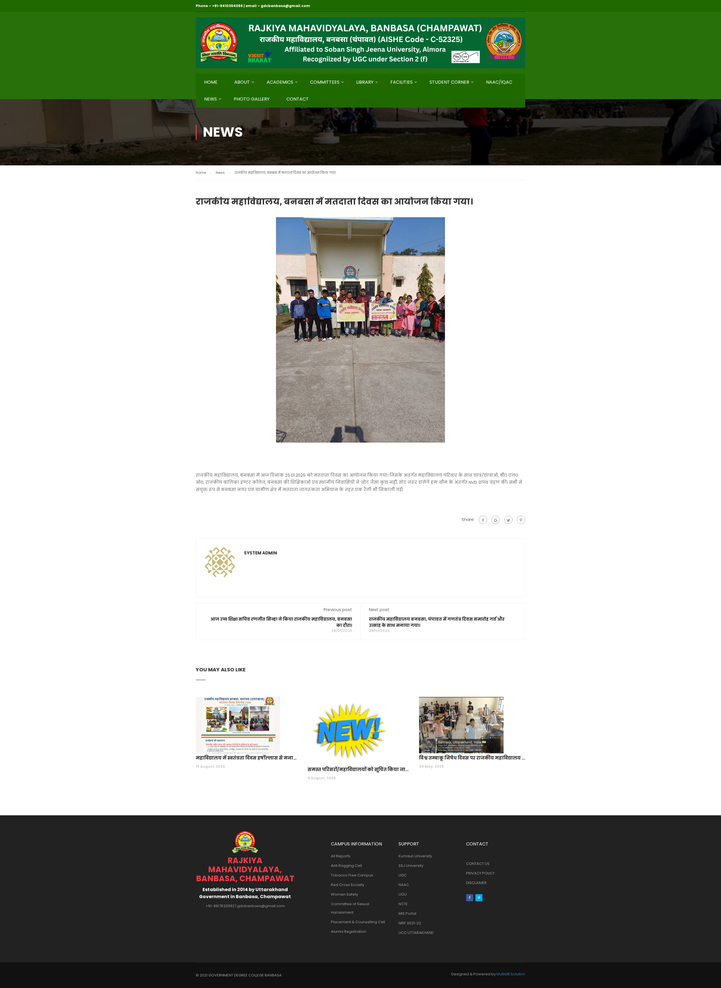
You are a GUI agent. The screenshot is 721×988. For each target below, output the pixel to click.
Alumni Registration (348, 931)
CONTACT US (477, 863)
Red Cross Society (347, 884)
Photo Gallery (252, 99)
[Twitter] (508, 520)
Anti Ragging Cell (346, 865)
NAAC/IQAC (499, 82)
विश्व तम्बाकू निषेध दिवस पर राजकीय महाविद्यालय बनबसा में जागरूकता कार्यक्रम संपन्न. (472, 758)
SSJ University (411, 865)
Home (210, 82)
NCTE (403, 904)
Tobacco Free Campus (352, 875)
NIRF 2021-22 (410, 923)
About (242, 82)
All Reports (340, 856)
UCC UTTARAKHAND (416, 932)
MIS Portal (407, 913)
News (210, 99)
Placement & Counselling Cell (358, 922)
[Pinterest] (521, 520)
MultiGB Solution (511, 974)
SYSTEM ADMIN (260, 553)
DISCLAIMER (476, 882)
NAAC (404, 884)
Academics (280, 82)
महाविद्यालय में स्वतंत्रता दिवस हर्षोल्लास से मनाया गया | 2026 (249, 758)
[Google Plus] (495, 520)
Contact (297, 99)
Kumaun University (415, 856)
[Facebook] (483, 520)
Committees (324, 82)
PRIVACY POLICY (480, 873)
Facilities (401, 82)
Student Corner (449, 82)
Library (364, 82)
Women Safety (344, 894)
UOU (403, 894)
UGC (403, 875)
